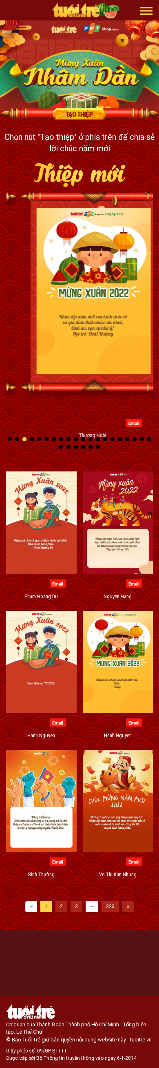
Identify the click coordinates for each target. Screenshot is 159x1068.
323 (110, 906)
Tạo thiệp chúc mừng (79, 114)
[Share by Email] (119, 422)
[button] (146, 10)
